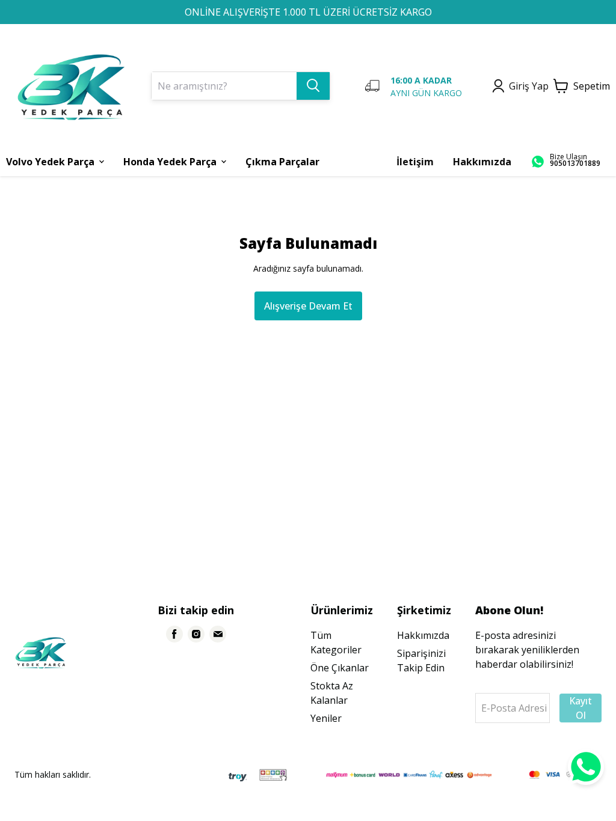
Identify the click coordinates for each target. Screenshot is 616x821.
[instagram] (196, 634)
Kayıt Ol (580, 708)
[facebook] (174, 634)
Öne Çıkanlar (339, 667)
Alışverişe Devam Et (308, 306)
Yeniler (326, 718)
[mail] (217, 634)
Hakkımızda (423, 635)
